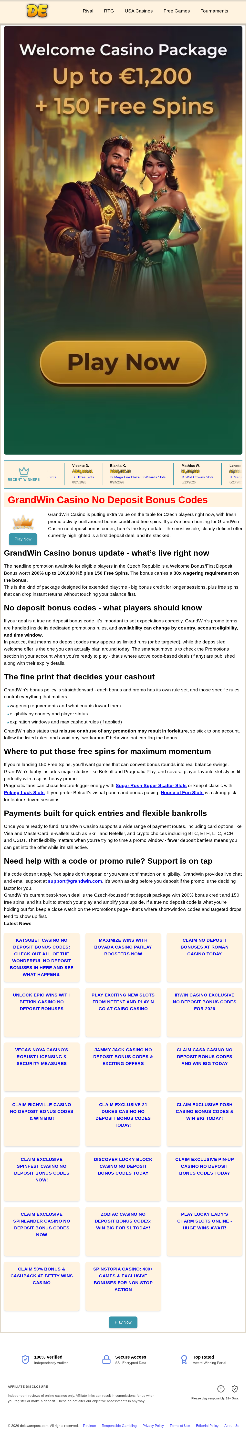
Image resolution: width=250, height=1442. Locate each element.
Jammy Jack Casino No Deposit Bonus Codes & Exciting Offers (123, 1056)
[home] (40, 19)
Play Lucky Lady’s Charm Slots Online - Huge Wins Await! (204, 1221)
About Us (231, 1426)
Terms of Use (180, 1426)
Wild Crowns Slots (182, 477)
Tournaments (214, 10)
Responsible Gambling (119, 1426)
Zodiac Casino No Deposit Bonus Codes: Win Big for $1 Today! (123, 1221)
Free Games (177, 10)
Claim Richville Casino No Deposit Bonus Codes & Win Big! (41, 1111)
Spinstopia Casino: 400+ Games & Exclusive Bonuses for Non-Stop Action (123, 1279)
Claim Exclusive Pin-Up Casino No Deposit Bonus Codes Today (204, 1166)
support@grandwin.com (75, 881)
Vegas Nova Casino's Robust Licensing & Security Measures (41, 1056)
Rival (88, 10)
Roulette (89, 1426)
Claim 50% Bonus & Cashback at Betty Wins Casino (41, 1276)
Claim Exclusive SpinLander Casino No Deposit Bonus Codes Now (41, 1224)
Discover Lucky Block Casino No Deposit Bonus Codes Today (123, 1166)
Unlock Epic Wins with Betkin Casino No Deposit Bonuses (42, 1002)
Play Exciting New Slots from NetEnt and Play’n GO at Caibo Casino (123, 1002)
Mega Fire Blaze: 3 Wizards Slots (122, 477)
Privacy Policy (153, 1426)
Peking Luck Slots (24, 792)
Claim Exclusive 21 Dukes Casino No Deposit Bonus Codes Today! (123, 1115)
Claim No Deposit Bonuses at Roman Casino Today (205, 947)
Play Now (23, 539)
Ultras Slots (68, 477)
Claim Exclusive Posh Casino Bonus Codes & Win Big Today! (204, 1111)
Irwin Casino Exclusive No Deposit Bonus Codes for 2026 (204, 1002)
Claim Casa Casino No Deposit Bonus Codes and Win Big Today (204, 1056)
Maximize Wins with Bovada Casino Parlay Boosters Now (123, 947)
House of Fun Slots (182, 792)
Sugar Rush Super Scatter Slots (151, 785)
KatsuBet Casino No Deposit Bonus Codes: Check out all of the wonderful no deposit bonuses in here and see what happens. (41, 957)
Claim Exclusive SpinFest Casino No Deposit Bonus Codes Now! (42, 1169)
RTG (109, 10)
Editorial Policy (207, 1426)
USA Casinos (139, 10)
